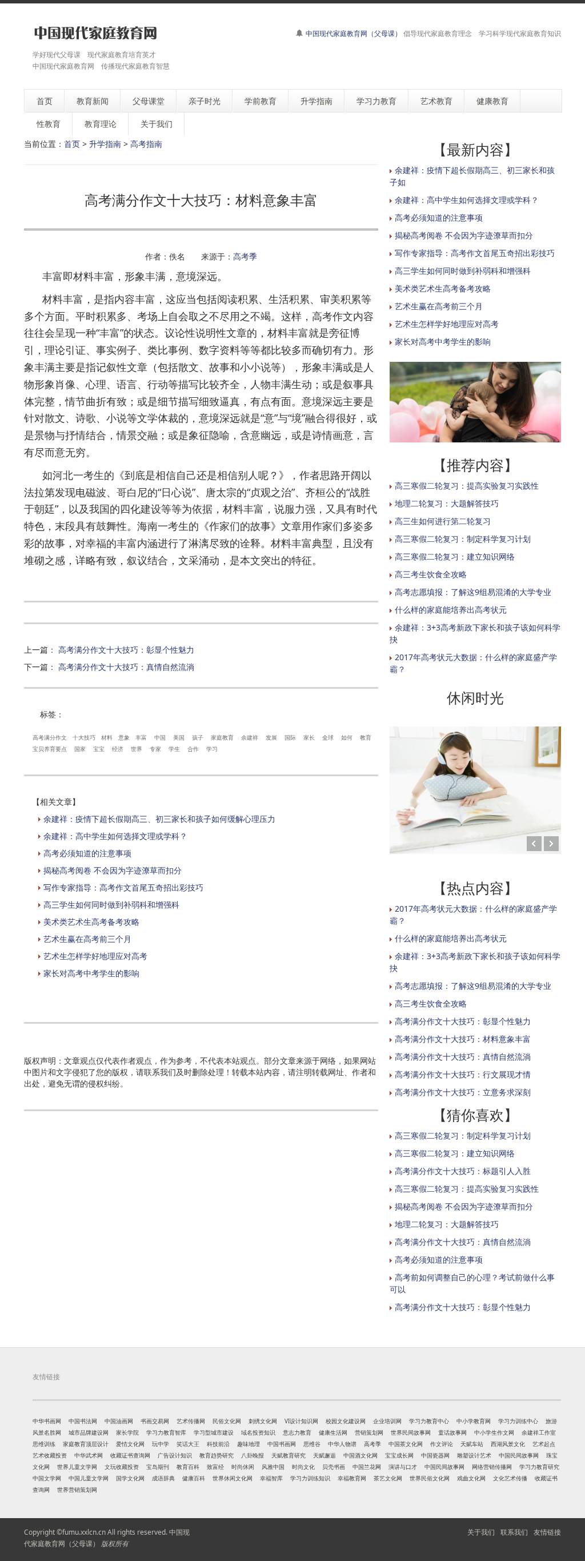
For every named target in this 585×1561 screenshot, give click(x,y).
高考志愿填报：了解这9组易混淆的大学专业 (473, 591)
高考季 (245, 256)
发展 (271, 737)
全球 (328, 737)
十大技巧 (84, 737)
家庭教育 (222, 737)
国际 (290, 737)
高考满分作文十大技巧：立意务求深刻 (463, 1092)
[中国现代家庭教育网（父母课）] (93, 33)
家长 (309, 737)
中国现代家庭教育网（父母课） (354, 33)
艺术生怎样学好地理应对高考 (95, 956)
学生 (174, 749)
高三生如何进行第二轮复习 (443, 521)
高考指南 (146, 143)
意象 (124, 737)
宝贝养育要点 (50, 749)
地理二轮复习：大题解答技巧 (447, 503)
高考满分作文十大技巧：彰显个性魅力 (126, 649)
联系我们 (514, 1532)
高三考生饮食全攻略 (431, 574)
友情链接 (547, 1532)
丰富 (141, 737)
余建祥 (249, 737)
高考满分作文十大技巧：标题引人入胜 (463, 1170)
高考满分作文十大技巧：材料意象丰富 (463, 1038)
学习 (212, 749)
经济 (117, 749)
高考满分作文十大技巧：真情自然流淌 (126, 666)
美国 (179, 737)
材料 (107, 737)
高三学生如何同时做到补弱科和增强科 (111, 904)
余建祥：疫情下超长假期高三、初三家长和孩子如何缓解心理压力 (159, 818)
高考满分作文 (50, 737)
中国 (160, 737)
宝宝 (99, 749)
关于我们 (481, 1532)
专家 (155, 749)
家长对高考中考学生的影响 (91, 973)
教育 (365, 737)
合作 (193, 749)
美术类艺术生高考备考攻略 (91, 921)
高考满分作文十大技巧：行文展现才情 (463, 1074)
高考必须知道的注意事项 (87, 853)
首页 (72, 143)
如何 (346, 737)
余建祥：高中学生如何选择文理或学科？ (115, 836)
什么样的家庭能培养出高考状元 (451, 609)
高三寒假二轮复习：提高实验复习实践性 (467, 485)
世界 (136, 749)
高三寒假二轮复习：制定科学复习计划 (463, 538)
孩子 (197, 737)
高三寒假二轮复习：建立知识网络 (455, 556)
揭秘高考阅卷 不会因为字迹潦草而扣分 (112, 870)
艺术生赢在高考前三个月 (87, 938)
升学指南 (105, 143)
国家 (80, 749)
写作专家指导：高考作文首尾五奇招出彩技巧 (123, 887)
